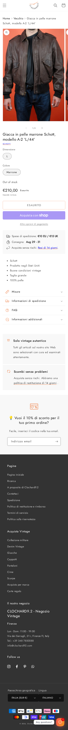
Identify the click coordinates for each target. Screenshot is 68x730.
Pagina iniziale (15, 474)
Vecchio (18, 18)
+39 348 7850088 (23, 640)
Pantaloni (12, 565)
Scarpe (11, 578)
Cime (10, 572)
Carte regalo (14, 591)
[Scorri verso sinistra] (26, 128)
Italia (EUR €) (19, 697)
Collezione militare (17, 540)
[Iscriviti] (57, 441)
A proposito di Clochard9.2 (23, 487)
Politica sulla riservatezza (21, 519)
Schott (7, 143)
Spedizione (13, 500)
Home (6, 18)
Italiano (47, 697)
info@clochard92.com (19, 645)
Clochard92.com (33, 724)
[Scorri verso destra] (42, 128)
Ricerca (11, 481)
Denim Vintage (15, 546)
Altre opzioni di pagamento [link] (34, 224)
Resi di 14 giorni (47, 248)
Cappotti (12, 559)
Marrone (12, 172)
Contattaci (12, 493)
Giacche (12, 553)
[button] (5, 5)
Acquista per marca (18, 584)
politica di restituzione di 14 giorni (35, 383)
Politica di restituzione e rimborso (26, 506)
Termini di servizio (17, 513)
